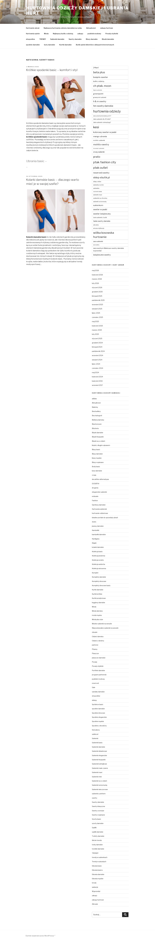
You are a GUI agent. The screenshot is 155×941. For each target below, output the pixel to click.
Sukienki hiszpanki (99, 760)
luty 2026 (95, 283)
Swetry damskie (75, 39)
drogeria (95, 488)
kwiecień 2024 (97, 377)
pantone (95, 645)
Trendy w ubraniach (99, 861)
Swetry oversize (98, 811)
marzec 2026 (97, 279)
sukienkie (96, 188)
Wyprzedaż (96, 891)
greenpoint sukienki (99, 97)
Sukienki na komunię (99, 785)
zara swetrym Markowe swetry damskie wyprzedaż (108, 249)
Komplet (95, 573)
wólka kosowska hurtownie (103, 235)
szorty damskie (97, 823)
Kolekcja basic (97, 551)
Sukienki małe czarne (100, 768)
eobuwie (95, 496)
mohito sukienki (99, 140)
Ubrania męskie (97, 879)
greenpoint (98, 94)
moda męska (97, 615)
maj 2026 (95, 270)
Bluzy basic (96, 449)
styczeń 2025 (97, 338)
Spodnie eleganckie (99, 717)
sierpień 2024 (97, 360)
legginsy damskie (98, 602)
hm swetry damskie (103, 106)
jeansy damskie (98, 526)
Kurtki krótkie (97, 594)
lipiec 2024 (96, 364)
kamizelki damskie (99, 534)
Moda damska (97, 611)
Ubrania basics (97, 870)
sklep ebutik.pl (101, 177)
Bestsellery (96, 411)
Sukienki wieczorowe (100, 789)
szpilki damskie (97, 832)
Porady (94, 662)
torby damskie (97, 845)
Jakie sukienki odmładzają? (102, 122)
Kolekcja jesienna (98, 556)
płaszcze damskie (98, 658)
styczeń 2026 (97, 287)
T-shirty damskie (98, 836)
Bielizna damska (98, 420)
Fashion (95, 500)
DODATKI (95, 484)
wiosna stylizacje (98, 228)
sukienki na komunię (99, 201)
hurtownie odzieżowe (100, 513)
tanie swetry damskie (101, 221)
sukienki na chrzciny (100, 198)
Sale (93, 687)
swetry (94, 798)
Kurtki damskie (65, 45)
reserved (95, 683)
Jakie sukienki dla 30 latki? (102, 119)
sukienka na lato (98, 185)
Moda (46, 34)
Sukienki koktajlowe (99, 764)
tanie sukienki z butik (100, 217)
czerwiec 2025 (97, 317)
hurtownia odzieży (107, 111)
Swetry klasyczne (98, 806)
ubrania (96, 225)
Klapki (94, 543)
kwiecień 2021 (97, 381)
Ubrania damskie (98, 874)
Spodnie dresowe (98, 713)
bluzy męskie (97, 458)
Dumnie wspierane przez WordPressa (40, 936)
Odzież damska (97, 636)
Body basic (96, 466)
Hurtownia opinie (33, 34)
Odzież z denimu (98, 641)
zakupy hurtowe (106, 28)
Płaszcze (95, 653)
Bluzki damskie (108, 39)
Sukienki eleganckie (99, 755)
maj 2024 (95, 372)
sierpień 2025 (97, 309)
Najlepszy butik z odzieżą (63, 34)
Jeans (94, 522)
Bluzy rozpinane (98, 462)
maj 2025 (95, 321)
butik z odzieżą (98, 81)
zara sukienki (98, 241)
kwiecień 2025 (97, 326)
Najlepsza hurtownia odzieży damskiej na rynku (63, 28)
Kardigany (95, 539)
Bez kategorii (97, 415)
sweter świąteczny (102, 214)
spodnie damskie (33, 45)
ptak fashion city (104, 162)
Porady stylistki (111, 34)
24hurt (96, 68)
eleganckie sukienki (99, 492)
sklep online (97, 181)
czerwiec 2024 (97, 368)
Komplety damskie (99, 577)
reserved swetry (101, 172)
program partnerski (99, 675)
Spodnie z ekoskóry (99, 726)
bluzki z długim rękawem (101, 445)
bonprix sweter (100, 77)
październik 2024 (98, 351)
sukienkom (98, 205)
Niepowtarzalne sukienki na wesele (105, 628)
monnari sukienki (98, 148)
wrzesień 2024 (97, 355)
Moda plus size (97, 619)
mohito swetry (101, 144)
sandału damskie (98, 692)
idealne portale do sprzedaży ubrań (105, 517)
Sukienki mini (97, 777)
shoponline (30, 39)
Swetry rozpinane (98, 815)
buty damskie (49, 45)
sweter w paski (100, 209)
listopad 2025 (97, 296)
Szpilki (94, 828)
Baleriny (95, 407)
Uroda (94, 883)
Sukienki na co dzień (99, 781)
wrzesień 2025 (97, 304)
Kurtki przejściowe (99, 598)
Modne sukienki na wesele (102, 624)
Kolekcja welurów (98, 564)
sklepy (94, 700)
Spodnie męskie (98, 721)
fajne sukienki (97, 90)
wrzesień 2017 (97, 385)
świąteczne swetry (102, 255)
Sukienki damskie (57, 39)
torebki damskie (98, 849)
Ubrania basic (97, 866)
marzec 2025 (97, 330)
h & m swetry (99, 101)
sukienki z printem (99, 794)
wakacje (95, 887)
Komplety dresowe (99, 581)
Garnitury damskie (99, 505)
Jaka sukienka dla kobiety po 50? (102, 116)
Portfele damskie (98, 670)
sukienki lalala (97, 191)
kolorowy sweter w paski (104, 132)
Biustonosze (97, 424)
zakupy (80, 34)
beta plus (99, 72)
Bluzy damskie (92, 39)
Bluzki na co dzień (98, 441)
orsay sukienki (99, 152)
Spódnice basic (97, 704)
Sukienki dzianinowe (99, 751)
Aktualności (91, 28)
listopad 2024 (97, 347)
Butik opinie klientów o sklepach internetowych (95, 45)
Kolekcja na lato (98, 560)
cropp (94, 475)
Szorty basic (96, 819)
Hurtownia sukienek (99, 509)
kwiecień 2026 (97, 275)
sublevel (95, 734)
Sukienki (95, 738)
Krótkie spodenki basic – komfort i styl (52, 70)
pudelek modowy (94, 34)
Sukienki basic (97, 743)
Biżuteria (95, 428)
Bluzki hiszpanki (98, 437)
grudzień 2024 (97, 343)
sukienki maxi (97, 195)
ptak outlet (100, 167)
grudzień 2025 (97, 292)
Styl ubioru (96, 730)
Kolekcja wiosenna (99, 568)
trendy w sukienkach (99, 857)
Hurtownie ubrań (32, 28)
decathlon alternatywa (100, 479)
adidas (94, 399)
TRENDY (42, 39)
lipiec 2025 (96, 313)
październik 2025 (98, 300)
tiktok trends (97, 840)
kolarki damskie (98, 547)
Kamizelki (95, 530)
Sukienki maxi (97, 772)
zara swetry (96, 245)
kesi (96, 127)
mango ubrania (100, 136)
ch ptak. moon (102, 85)
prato (96, 156)
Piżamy (94, 649)
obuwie (94, 632)
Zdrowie (95, 904)
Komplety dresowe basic (101, 585)
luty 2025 (95, 334)
